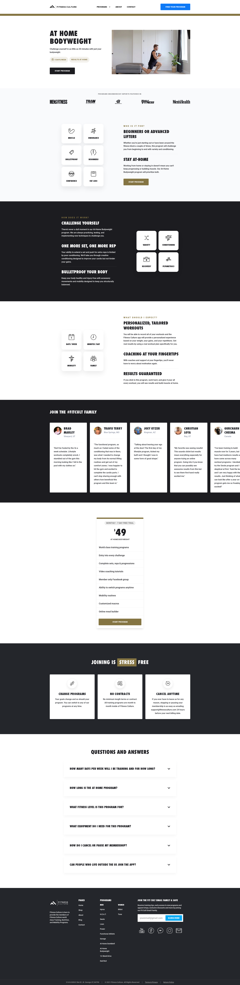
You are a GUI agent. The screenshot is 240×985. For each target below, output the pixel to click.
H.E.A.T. (103, 914)
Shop (80, 910)
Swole (102, 919)
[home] (63, 7)
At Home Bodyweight (104, 950)
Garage (103, 939)
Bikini (120, 909)
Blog (80, 920)
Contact (81, 925)
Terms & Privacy (151, 982)
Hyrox (102, 909)
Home (80, 905)
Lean (102, 924)
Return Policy (168, 982)
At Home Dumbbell (107, 944)
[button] (103, 7)
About (80, 915)
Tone (120, 914)
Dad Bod (103, 961)
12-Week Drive (106, 956)
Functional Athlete (107, 934)
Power (102, 929)
